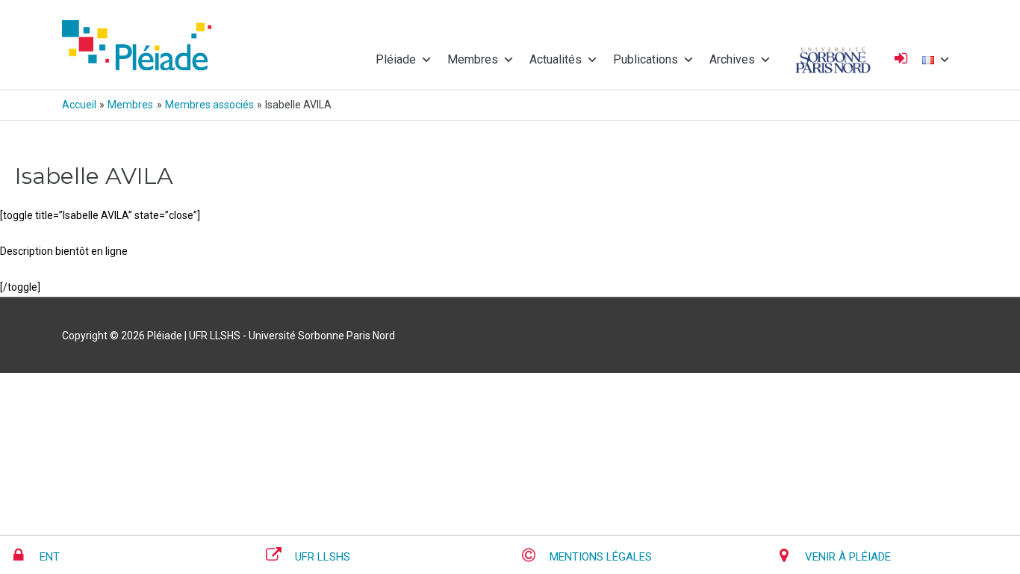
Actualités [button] (555, 59)
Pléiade (396, 59)
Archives (732, 59)
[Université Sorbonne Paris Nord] (833, 60)
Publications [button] (645, 59)
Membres (472, 59)
